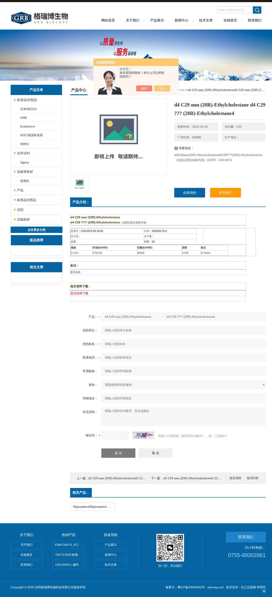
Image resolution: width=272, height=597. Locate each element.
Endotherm (27, 126)
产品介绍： (80, 202)
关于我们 (132, 20)
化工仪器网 (248, 587)
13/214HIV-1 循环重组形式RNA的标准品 (70, 564)
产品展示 (157, 20)
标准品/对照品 (27, 100)
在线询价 (190, 192)
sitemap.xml (215, 587)
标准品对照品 (26, 200)
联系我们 (255, 20)
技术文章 (206, 20)
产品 (20, 190)
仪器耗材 (23, 219)
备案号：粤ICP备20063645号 (185, 587)
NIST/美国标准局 (31, 135)
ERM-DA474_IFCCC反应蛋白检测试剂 (70, 544)
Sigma (24, 162)
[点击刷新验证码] (143, 435)
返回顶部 (235, 478)
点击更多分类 (36, 229)
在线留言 (230, 20)
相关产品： (80, 492)
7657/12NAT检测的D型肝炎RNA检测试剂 (70, 554)
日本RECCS (28, 109)
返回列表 (253, 478)
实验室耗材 (25, 171)
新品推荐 (36, 240)
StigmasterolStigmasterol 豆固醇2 (94, 506)
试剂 (20, 209)
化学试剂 (23, 153)
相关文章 (36, 267)
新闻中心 (181, 20)
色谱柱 (24, 181)
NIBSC (24, 144)
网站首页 (108, 20)
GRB (23, 117)
